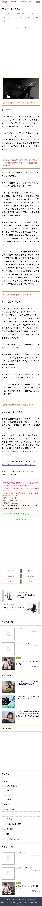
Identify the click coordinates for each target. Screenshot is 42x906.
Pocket (11, 581)
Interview (10, 790)
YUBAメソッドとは (11, 809)
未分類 (6, 834)
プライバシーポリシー (11, 899)
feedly (31, 581)
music (9, 795)
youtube (7, 804)
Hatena (31, 576)
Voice (9, 800)
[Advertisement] (21, 51)
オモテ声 (10, 819)
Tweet (11, 571)
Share (31, 571)
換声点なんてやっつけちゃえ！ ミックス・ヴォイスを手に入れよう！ (16, 2)
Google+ (12, 576)
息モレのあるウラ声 (14, 824)
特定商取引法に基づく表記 (29, 899)
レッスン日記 (8, 829)
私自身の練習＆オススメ (12, 839)
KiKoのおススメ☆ (10, 786)
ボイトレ (7, 815)
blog (5, 781)
